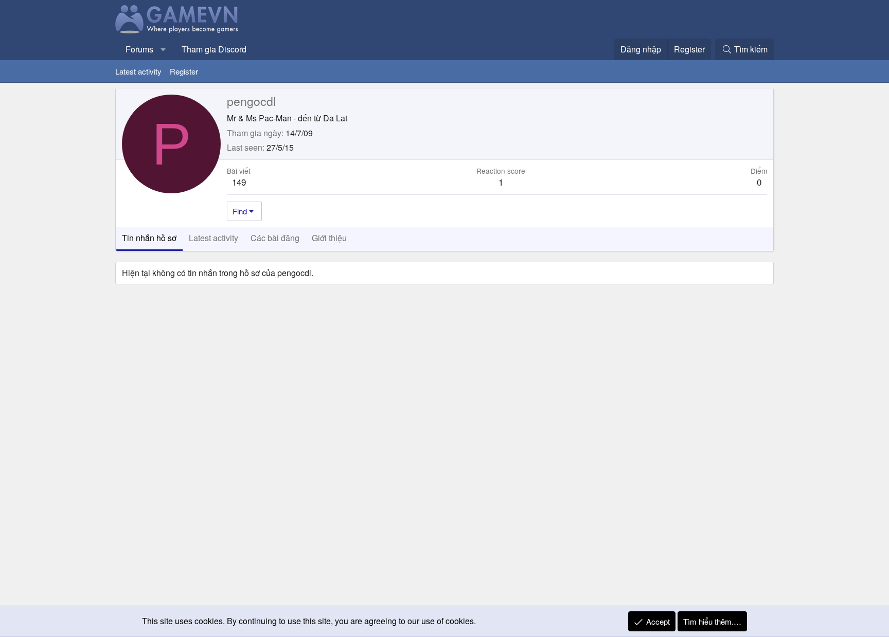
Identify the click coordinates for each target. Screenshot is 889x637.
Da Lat (335, 118)
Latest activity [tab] (213, 238)
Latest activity (138, 71)
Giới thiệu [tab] (329, 238)
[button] (163, 49)
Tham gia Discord (214, 49)
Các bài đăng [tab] (275, 238)
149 (239, 181)
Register (184, 71)
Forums (139, 49)
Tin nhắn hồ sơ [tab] (149, 238)
